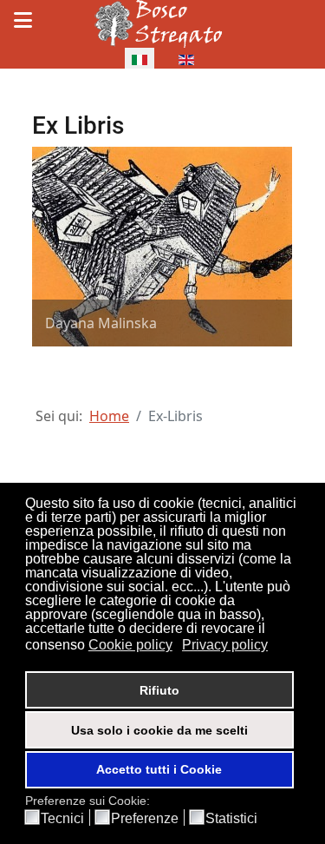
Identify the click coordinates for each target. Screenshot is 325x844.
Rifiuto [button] (159, 690)
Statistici (231, 819)
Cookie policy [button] (130, 644)
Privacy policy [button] (225, 644)
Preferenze (145, 819)
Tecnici (62, 819)
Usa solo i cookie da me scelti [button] (159, 730)
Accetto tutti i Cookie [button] (159, 769)
